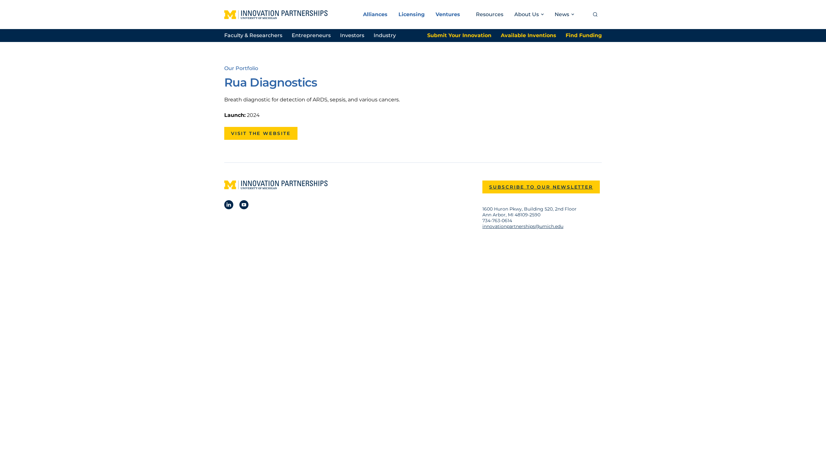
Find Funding (584, 35)
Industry (385, 35)
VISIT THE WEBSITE (261, 133)
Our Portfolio (241, 68)
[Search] (595, 14)
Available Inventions (528, 35)
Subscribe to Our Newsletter (541, 187)
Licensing (411, 14)
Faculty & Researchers (253, 35)
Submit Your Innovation (459, 35)
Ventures (448, 14)
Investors (352, 35)
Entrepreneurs (311, 35)
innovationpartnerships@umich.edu (522, 226)
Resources (489, 14)
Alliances (375, 14)
